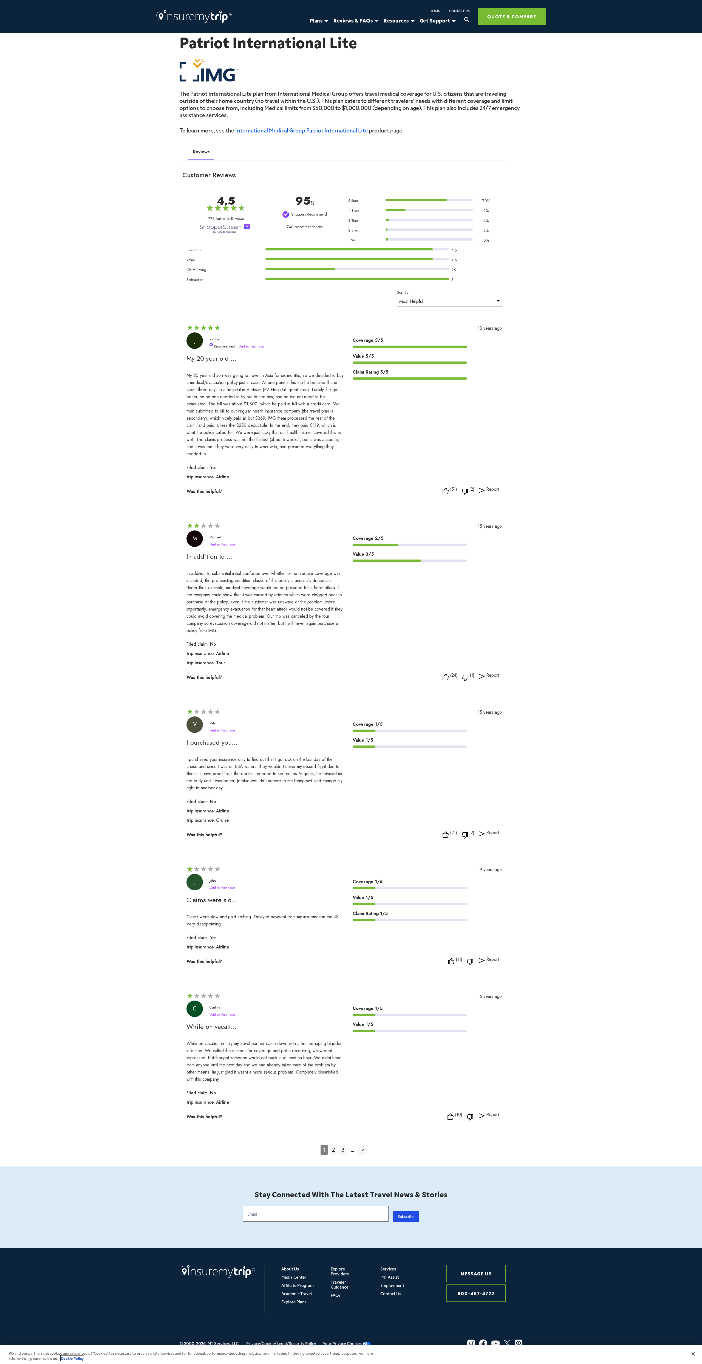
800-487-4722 (476, 1293)
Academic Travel (296, 1293)
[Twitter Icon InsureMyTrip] (507, 1343)
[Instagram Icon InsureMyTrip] (471, 1343)
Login (435, 11)
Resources (396, 20)
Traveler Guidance (339, 1284)
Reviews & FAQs (353, 20)
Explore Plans (294, 1301)
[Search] (467, 20)
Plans (316, 20)
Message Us (476, 1273)
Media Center (293, 1277)
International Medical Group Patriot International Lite (301, 130)
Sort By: (403, 292)
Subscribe (406, 1216)
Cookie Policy (72, 1358)
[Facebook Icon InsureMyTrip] (483, 1343)
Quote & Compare (511, 16)
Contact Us (459, 11)
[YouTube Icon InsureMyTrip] (495, 1343)
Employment (392, 1285)
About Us (290, 1269)
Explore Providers (340, 1271)
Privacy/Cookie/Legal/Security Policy (281, 1343)
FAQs (336, 1295)
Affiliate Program (297, 1285)
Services (388, 1269)
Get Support (435, 20)
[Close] (693, 1354)
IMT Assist (389, 1277)
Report (492, 489)
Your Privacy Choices (343, 1343)
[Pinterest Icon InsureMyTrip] (518, 1343)
